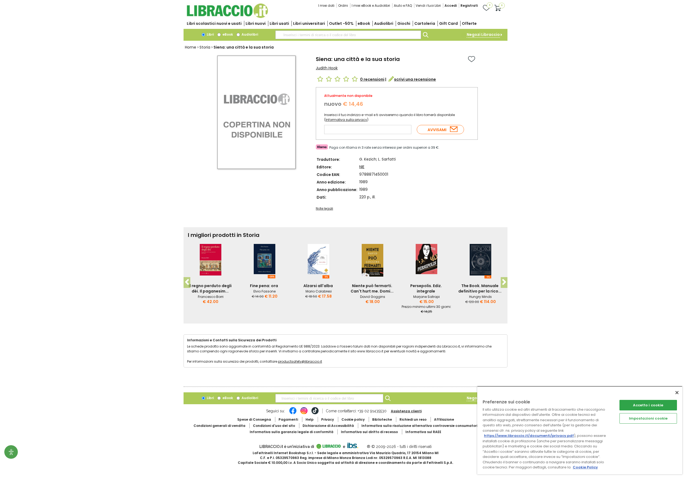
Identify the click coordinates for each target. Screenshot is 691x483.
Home (190, 47)
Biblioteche (382, 419)
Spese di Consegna (254, 419)
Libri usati (279, 23)
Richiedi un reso (412, 419)
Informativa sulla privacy (346, 119)
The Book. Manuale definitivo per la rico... (480, 288)
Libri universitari (309, 23)
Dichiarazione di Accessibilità (328, 425)
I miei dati (326, 5)
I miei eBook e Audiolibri (371, 5)
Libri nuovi (256, 23)
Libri (210, 34)
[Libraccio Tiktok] (315, 413)
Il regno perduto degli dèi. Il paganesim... (210, 288)
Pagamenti (288, 419)
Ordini (343, 5)
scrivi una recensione (415, 79)
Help (310, 419)
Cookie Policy (585, 467)
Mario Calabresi (319, 291)
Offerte (469, 23)
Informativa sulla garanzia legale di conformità (291, 432)
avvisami (437, 129)
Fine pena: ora (264, 285)
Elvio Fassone (264, 291)
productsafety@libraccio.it (300, 361)
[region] (579, 430)
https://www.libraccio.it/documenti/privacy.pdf (529, 435)
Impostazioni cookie (648, 418)
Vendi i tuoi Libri (428, 5)
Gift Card (448, 23)
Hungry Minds (480, 296)
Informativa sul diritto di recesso (369, 432)
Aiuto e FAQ (403, 5)
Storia (204, 47)
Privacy (327, 419)
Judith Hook (327, 68)
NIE (361, 166)
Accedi (451, 5)
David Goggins (372, 296)
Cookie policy (353, 419)
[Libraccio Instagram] (304, 413)
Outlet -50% (341, 23)
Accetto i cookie (648, 405)
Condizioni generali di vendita (219, 425)
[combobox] (348, 34)
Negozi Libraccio (483, 34)
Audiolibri (383, 23)
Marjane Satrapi (426, 296)
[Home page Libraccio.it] (227, 17)
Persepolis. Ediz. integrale (426, 288)
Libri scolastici (214, 23)
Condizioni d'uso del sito (274, 425)
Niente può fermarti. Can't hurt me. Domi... (372, 288)
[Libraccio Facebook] (293, 413)
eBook (364, 23)
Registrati (469, 5)
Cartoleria (424, 23)
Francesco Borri (210, 296)
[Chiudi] (677, 392)
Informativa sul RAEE (423, 432)
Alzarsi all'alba (318, 285)
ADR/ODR (429, 425)
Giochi (403, 23)
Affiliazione (444, 419)
